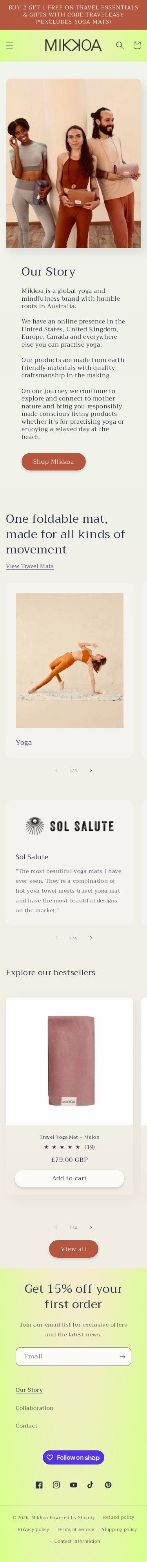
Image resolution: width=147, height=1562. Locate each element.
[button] (9, 45)
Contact (26, 1425)
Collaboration (35, 1408)
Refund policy (118, 1517)
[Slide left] (56, 770)
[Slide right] (91, 770)
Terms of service (75, 1529)
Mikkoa (39, 1518)
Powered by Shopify (73, 1518)
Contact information (77, 1541)
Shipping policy (119, 1529)
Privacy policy (33, 1529)
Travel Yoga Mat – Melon (70, 1137)
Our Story (29, 1390)
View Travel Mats (30, 566)
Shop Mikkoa (53, 462)
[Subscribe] (122, 1356)
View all (74, 1249)
